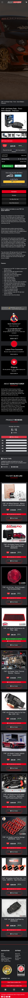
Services (3, 956)
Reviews (14, 195)
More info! (23, 155)
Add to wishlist (20, 166)
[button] (25, 121)
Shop (2, 955)
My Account (18, 958)
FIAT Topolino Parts (5, 961)
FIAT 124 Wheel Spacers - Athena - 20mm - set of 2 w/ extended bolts (14, 504)
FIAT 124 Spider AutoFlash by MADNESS (14, 920)
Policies (17, 956)
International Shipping (6, 958)
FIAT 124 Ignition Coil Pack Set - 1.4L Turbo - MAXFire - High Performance (14, 879)
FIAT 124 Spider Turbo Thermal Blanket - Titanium (14, 672)
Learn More (18, 175)
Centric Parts (23, 161)
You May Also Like (14, 199)
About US (17, 953)
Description (14, 191)
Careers (17, 959)
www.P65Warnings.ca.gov (18, 309)
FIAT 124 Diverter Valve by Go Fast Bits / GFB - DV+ (14, 713)
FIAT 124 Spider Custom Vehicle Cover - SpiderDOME (14, 754)
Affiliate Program (5, 959)
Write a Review (14, 437)
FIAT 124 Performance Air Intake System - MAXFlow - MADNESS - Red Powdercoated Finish (14, 796)
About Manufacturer (14, 203)
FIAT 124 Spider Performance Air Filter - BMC (14, 629)
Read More (13, 354)
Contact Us (17, 955)
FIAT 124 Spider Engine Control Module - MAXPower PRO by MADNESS (14, 546)
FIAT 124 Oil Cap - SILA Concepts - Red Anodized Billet (14, 588)
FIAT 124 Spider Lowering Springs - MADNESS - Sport (14, 838)
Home (2, 953)
